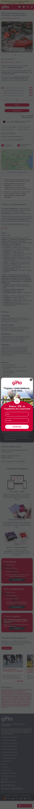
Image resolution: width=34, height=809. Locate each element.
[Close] (31, 380)
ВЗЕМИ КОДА (17, 427)
